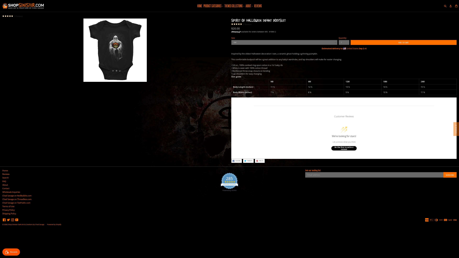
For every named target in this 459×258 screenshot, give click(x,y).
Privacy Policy (8, 210)
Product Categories (213, 6)
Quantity (342, 38)
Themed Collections (234, 6)
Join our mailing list (313, 170)
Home (199, 6)
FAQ (4, 181)
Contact (5, 188)
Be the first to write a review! (344, 148)
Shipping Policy (9, 213)
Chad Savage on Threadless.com (17, 199)
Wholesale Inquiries (11, 192)
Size (233, 38)
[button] (456, 129)
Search (5, 177)
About (249, 6)
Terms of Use (8, 206)
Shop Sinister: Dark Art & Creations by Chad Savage (26, 224)
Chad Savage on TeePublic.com (16, 203)
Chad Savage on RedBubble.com (16, 195)
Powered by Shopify (54, 224)
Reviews (258, 6)
